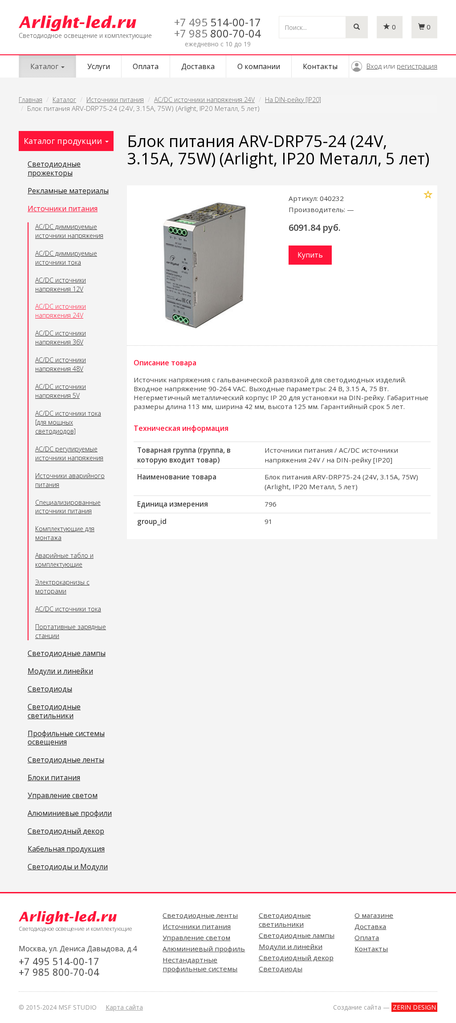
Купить (310, 255)
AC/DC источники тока (68, 609)
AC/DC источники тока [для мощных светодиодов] (68, 422)
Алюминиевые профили (70, 813)
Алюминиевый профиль (204, 948)
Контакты (320, 66)
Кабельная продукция (66, 849)
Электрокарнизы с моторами (62, 586)
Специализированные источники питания (68, 507)
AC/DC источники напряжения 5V (60, 391)
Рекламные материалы (68, 191)
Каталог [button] (45, 66)
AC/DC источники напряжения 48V (60, 364)
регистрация (417, 65)
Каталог (64, 99)
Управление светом (63, 795)
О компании (258, 66)
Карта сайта (124, 1007)
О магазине (373, 915)
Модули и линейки (60, 671)
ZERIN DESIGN (414, 1007)
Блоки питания (54, 777)
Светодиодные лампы (67, 653)
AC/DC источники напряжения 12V (60, 284)
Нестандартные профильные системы (200, 964)
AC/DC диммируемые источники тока (66, 257)
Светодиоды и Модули (68, 867)
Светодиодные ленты (66, 760)
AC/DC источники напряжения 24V (204, 99)
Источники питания (115, 99)
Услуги (98, 66)
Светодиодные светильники (54, 711)
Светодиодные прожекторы (54, 169)
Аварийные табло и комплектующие (64, 560)
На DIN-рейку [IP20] (293, 99)
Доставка (198, 66)
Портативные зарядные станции (70, 631)
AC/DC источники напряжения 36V (60, 337)
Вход (374, 65)
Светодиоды (50, 689)
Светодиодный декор (66, 831)
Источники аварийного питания (70, 480)
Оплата (146, 66)
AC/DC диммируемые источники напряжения (69, 231)
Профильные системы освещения (66, 738)
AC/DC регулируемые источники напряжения (69, 453)
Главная (30, 99)
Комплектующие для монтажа (64, 533)
